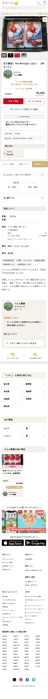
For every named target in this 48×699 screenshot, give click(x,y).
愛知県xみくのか (25, 264)
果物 (9, 246)
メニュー (44, 4)
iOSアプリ (28, 619)
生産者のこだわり (11, 318)
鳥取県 (26, 657)
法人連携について (30, 581)
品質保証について (8, 566)
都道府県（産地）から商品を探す (14, 632)
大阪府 (26, 654)
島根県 (38, 657)
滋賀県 (4, 654)
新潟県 (26, 645)
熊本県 (26, 666)
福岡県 (38, 663)
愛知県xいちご (9, 264)
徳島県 (38, 660)
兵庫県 (38, 654)
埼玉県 (26, 642)
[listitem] (13, 384)
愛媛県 (15, 663)
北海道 (4, 636)
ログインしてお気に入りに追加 (26, 109)
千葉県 (38, 642)
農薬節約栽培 (9, 260)
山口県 (26, 660)
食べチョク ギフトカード (33, 612)
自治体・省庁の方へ (31, 585)
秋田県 (4, 639)
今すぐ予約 (13, 101)
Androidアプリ (30, 623)
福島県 (26, 639)
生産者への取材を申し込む (33, 570)
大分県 (38, 666)
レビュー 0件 (19, 88)
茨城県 (38, 639)
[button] (24, 181)
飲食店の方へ (6, 569)
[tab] (8, 164)
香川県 (4, 663)
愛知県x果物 (40, 260)
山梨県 (26, 648)
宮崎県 (4, 669)
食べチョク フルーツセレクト (34, 609)
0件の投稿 (28, 88)
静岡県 (15, 651)
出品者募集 (28, 559)
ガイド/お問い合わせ (9, 600)
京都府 (15, 654)
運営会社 (5, 596)
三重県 (38, 651)
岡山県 (4, 660)
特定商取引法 (6, 614)
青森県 (15, 636)
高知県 (26, 663)
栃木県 (4, 642)
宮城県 (38, 636)
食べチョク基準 (7, 562)
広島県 (15, 660)
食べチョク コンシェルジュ (34, 605)
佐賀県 (4, 666)
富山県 (38, 645)
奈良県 (4, 657)
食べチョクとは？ (8, 559)
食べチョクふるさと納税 (33, 596)
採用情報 (5, 625)
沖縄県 (26, 669)
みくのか (25, 246)
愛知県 (10, 253)
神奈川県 (16, 645)
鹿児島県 (16, 669)
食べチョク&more (31, 616)
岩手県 (26, 636)
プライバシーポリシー (9, 610)
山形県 (15, 639)
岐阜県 (4, 651)
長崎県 (15, 666)
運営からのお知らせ (8, 603)
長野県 (38, 648)
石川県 (4, 648)
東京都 (4, 645)
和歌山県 (16, 657)
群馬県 (15, 642)
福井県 (15, 648)
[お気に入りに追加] (44, 19)
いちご (16, 246)
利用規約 (5, 607)
